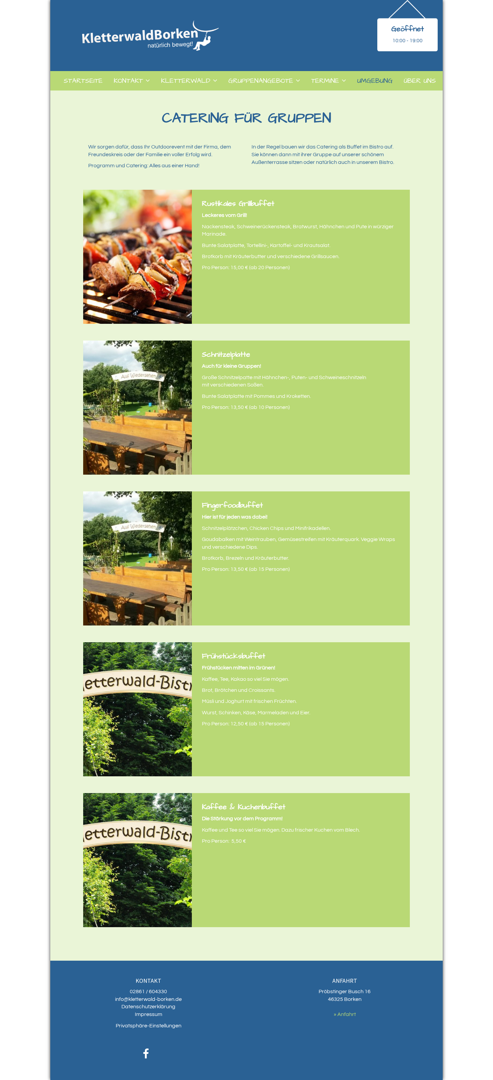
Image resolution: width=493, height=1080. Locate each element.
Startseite (83, 80)
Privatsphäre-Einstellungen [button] (148, 1025)
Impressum (148, 1014)
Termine (325, 80)
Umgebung (375, 80)
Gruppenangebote (260, 80)
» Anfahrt (345, 1014)
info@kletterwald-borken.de (148, 999)
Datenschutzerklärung (148, 1006)
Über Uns (420, 80)
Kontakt (128, 80)
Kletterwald (185, 80)
